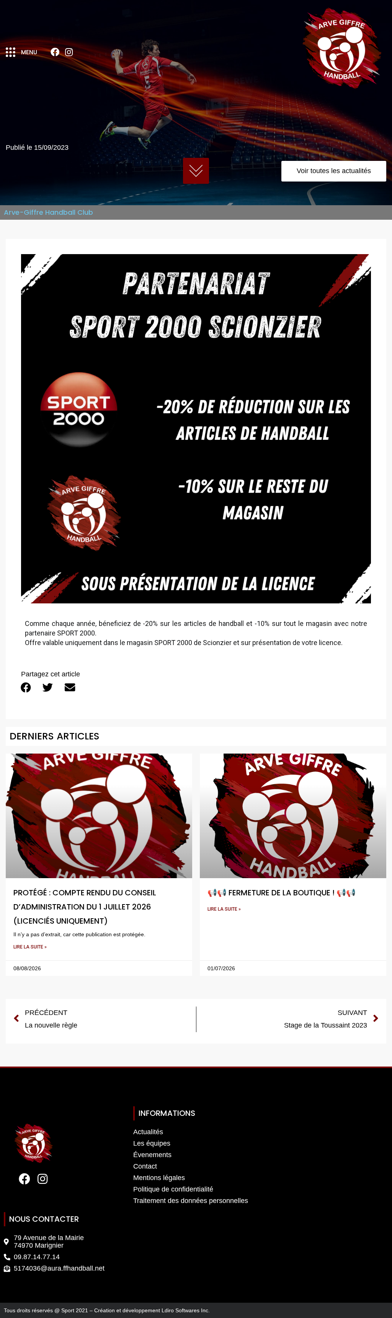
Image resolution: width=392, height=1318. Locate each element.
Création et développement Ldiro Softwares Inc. (152, 1310)
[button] (26, 687)
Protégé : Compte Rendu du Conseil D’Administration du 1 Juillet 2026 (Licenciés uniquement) (84, 906)
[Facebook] (55, 52)
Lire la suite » (30, 947)
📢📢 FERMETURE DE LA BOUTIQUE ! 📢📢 (281, 892)
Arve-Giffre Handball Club (48, 212)
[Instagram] (69, 52)
